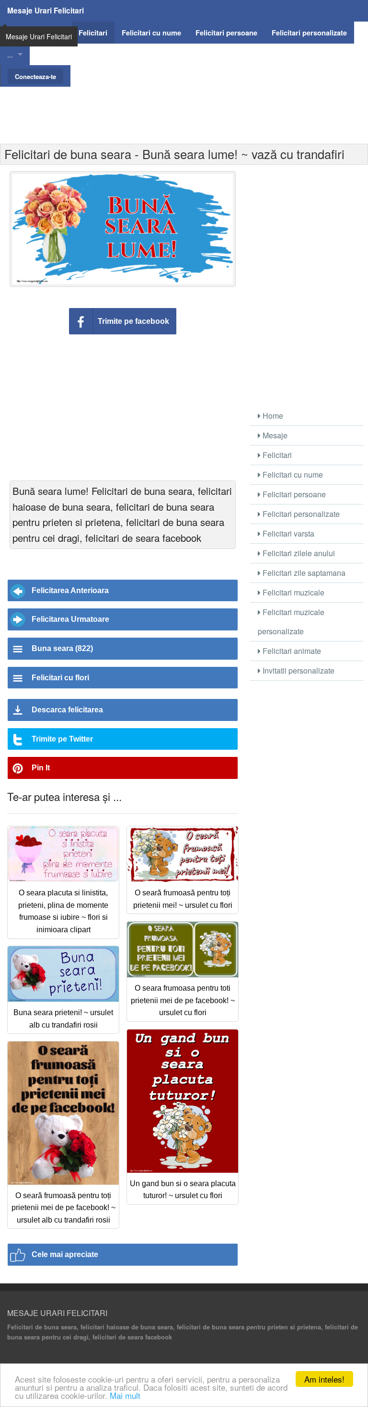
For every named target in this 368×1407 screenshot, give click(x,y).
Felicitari (276, 454)
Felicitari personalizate (300, 513)
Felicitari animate (291, 650)
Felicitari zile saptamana (303, 572)
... (10, 54)
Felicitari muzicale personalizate (291, 621)
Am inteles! (324, 1379)
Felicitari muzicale (292, 592)
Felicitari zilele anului (298, 553)
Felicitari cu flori (60, 678)
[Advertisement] (184, 108)
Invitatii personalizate (297, 670)
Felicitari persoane (293, 494)
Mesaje (274, 435)
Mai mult (125, 1395)
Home (272, 415)
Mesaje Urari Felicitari (45, 10)
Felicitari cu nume (292, 474)
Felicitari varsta (287, 533)
